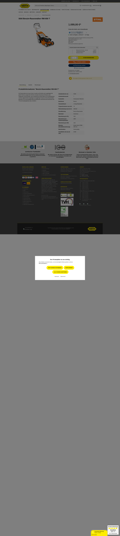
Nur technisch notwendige (55, 267)
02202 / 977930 (98, 532)
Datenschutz (62, 276)
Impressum (57, 276)
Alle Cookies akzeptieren (60, 271)
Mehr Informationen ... (43, 263)
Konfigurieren (69, 267)
